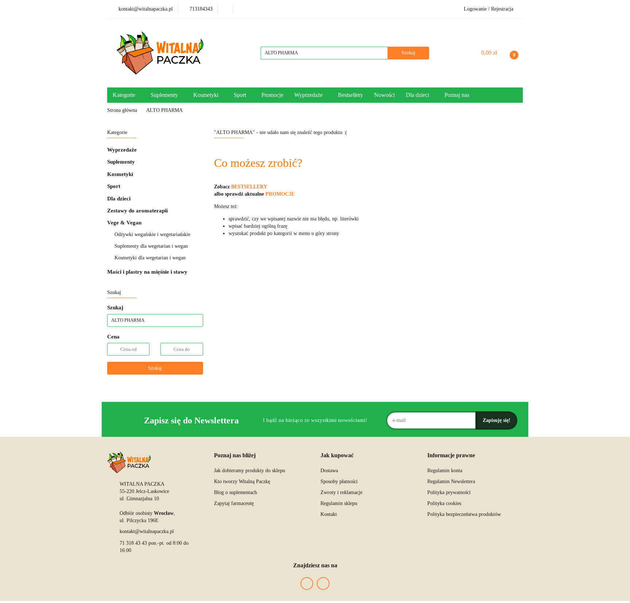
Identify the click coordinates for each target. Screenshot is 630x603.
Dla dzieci (119, 198)
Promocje (272, 95)
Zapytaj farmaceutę (234, 503)
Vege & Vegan (125, 223)
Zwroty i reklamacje (341, 492)
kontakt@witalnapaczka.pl (147, 531)
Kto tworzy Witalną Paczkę (242, 481)
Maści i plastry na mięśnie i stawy (147, 272)
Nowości (384, 95)
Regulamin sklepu (338, 503)
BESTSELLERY (249, 186)
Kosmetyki (121, 174)
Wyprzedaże (122, 150)
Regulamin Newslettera (451, 481)
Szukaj (155, 368)
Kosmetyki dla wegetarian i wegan (150, 258)
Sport (114, 186)
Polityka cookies (444, 503)
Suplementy (121, 162)
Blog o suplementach (235, 492)
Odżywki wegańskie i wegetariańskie (152, 234)
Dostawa (329, 470)
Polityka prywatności (449, 492)
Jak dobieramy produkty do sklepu (249, 470)
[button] (235, 455)
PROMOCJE (280, 194)
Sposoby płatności (339, 481)
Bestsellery (350, 95)
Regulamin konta (444, 470)
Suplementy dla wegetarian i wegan (151, 246)
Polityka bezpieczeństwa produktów (464, 514)
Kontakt (328, 514)
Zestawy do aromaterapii (137, 211)
